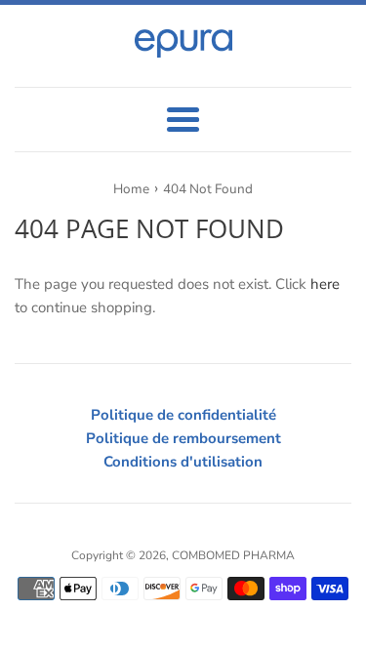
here (325, 284)
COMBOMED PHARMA (233, 555)
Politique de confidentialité (183, 415)
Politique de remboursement (183, 438)
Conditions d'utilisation (183, 461)
